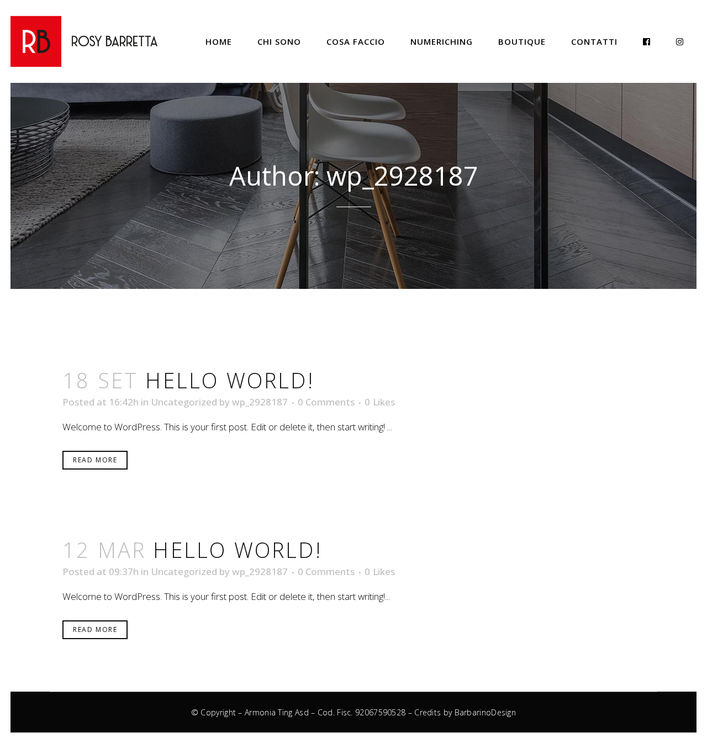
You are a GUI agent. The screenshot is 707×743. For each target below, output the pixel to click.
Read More (95, 460)
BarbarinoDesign (485, 712)
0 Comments (326, 402)
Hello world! (229, 380)
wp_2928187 (260, 402)
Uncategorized (184, 402)
